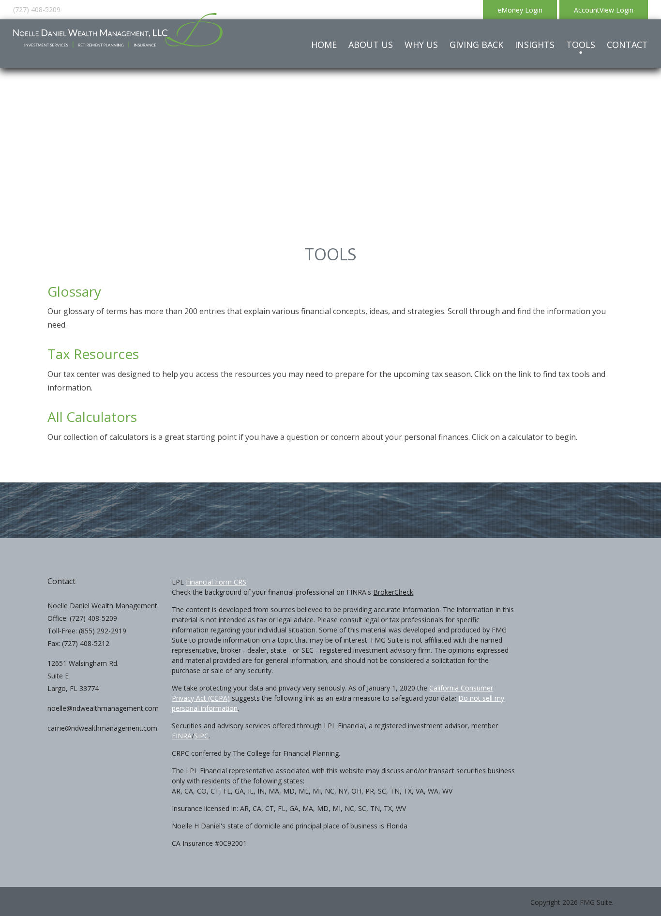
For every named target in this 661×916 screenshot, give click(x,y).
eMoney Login (519, 10)
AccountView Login (603, 10)
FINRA (182, 735)
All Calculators (92, 416)
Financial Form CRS (216, 581)
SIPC (201, 735)
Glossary (74, 291)
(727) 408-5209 (36, 9)
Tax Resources (93, 354)
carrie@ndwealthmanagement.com (102, 728)
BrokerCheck (393, 592)
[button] (370, 44)
